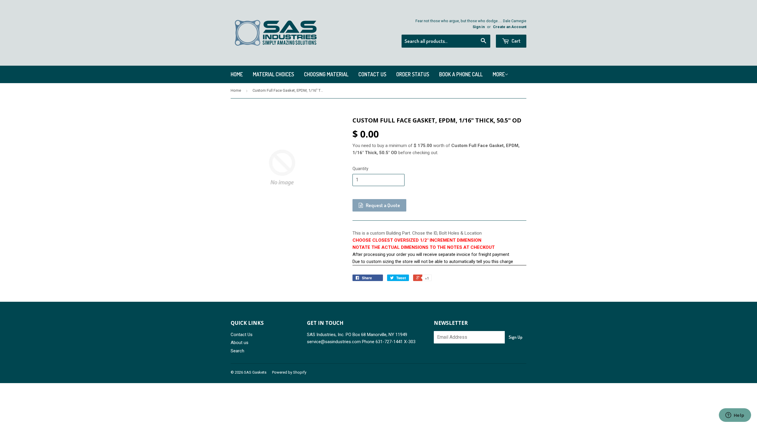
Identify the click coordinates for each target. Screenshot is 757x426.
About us (239, 342)
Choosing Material (326, 74)
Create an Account (509, 27)
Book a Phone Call (461, 74)
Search (237, 351)
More (499, 74)
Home (237, 74)
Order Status (412, 74)
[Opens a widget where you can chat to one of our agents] (735, 415)
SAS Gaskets (255, 372)
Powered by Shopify (289, 372)
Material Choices (273, 74)
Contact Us (372, 74)
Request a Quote (382, 205)
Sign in (479, 27)
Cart (515, 41)
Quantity (360, 168)
